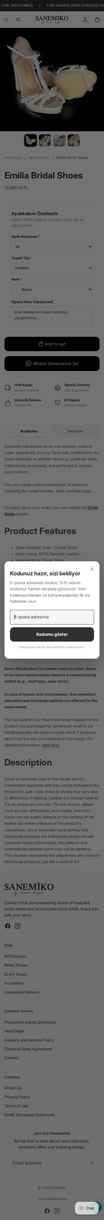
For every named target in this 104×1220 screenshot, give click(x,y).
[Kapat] (92, 569)
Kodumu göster (52, 634)
